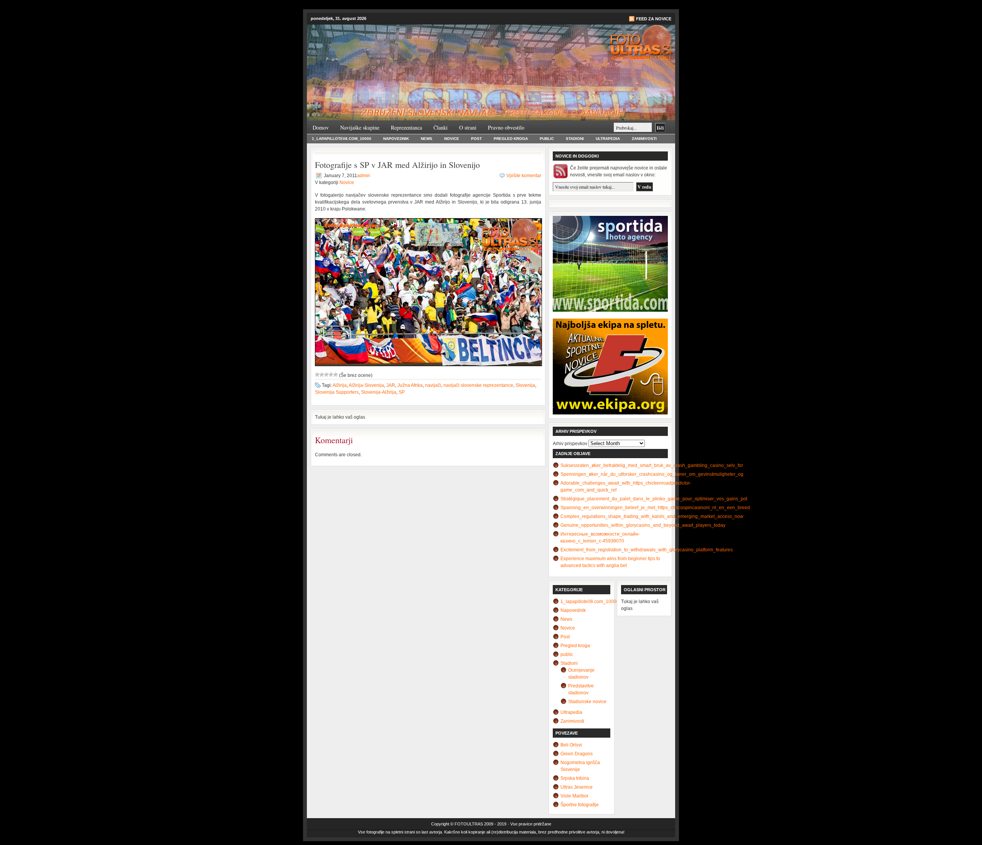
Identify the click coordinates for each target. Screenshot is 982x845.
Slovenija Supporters (337, 392)
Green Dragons (576, 753)
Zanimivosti (644, 138)
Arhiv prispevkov (570, 443)
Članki (440, 127)
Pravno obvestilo (506, 127)
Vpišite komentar (523, 175)
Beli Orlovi (571, 745)
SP (402, 392)
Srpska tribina (574, 778)
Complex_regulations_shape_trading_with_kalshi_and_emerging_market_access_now (651, 516)
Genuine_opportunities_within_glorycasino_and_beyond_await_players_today (642, 525)
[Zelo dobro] (331, 374)
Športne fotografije (579, 804)
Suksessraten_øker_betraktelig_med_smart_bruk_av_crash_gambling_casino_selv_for (651, 465)
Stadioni (575, 138)
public (547, 138)
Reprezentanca (406, 127)
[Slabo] (322, 374)
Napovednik (396, 138)
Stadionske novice (587, 701)
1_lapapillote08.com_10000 (341, 138)
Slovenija (525, 385)
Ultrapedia (608, 138)
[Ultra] (335, 374)
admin (363, 175)
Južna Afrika (410, 385)
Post (476, 138)
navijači (433, 385)
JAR (390, 385)
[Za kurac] (317, 374)
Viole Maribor (574, 796)
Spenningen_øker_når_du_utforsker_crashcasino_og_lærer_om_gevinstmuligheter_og (651, 474)
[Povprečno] (326, 374)
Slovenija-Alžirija (378, 392)
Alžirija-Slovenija (366, 385)
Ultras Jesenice (576, 787)
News (426, 138)
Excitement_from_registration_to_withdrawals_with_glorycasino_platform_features (646, 549)
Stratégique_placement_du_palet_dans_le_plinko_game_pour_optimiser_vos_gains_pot (653, 498)
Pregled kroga (511, 138)
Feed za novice (653, 18)
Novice (451, 138)
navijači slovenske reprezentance (478, 385)
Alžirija (340, 385)
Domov (321, 127)
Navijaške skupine (359, 127)
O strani (467, 127)
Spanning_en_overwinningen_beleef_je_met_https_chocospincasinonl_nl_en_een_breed (655, 507)
